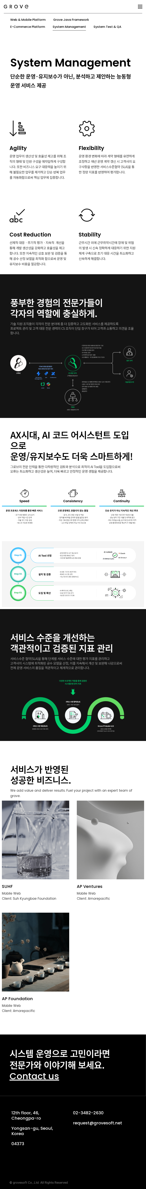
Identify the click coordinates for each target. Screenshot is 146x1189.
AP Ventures (89, 886)
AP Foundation (17, 999)
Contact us (34, 1076)
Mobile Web (11, 893)
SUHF (7, 886)
